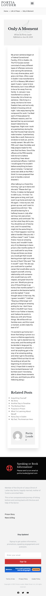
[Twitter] (23, 593)
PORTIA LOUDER (8, 4)
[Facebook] (18, 593)
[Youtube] (28, 593)
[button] (32, 3)
